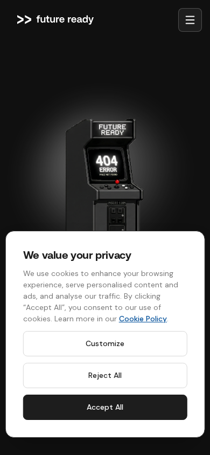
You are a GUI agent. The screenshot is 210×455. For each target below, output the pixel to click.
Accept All (105, 407)
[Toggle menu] (190, 20)
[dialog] (105, 334)
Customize (105, 343)
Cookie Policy (143, 318)
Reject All (105, 375)
